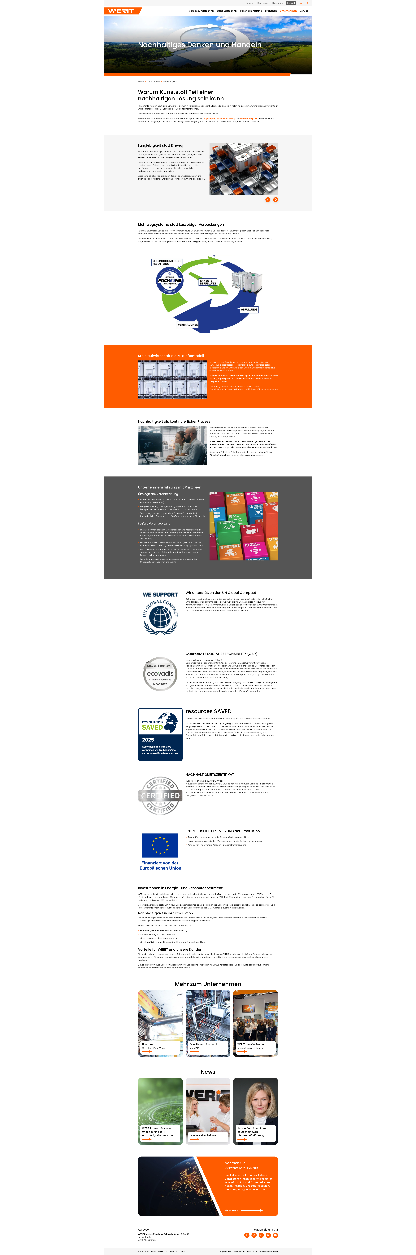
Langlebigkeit (209, 118)
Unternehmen (153, 81)
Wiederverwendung (225, 118)
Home (141, 81)
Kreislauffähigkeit (248, 118)
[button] (267, 199)
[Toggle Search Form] (301, 3)
